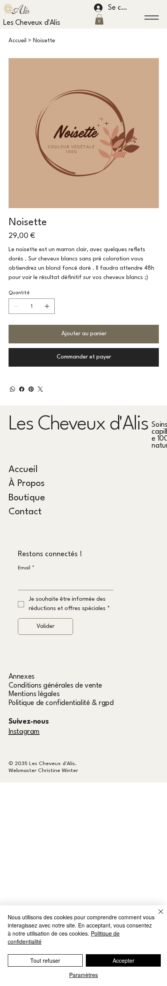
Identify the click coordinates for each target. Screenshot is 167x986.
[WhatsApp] (12, 389)
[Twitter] (40, 389)
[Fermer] (156, 916)
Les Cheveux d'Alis (31, 22)
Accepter (123, 960)
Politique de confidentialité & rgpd (61, 703)
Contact (25, 512)
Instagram (24, 731)
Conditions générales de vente (55, 685)
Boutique (27, 498)
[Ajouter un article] (47, 306)
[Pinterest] (31, 389)
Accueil (23, 469)
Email (26, 568)
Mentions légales (34, 694)
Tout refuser (45, 960)
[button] (99, 19)
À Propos (27, 483)
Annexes (22, 676)
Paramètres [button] (83, 975)
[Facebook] (22, 389)
